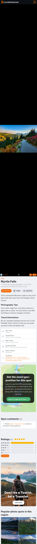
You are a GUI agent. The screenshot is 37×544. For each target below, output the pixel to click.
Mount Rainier (9, 359)
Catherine (5, 274)
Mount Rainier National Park (22, 359)
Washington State (11, 357)
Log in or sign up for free (17, 399)
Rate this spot (5, 456)
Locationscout (9, 2)
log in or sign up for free (14, 284)
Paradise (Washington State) (14, 360)
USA (2, 279)
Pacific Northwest (22, 357)
